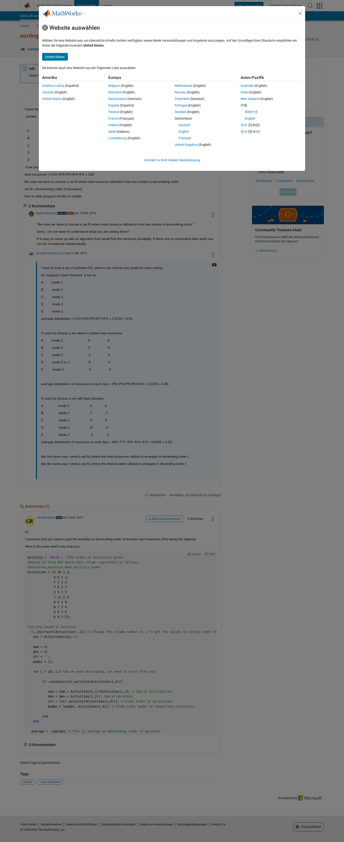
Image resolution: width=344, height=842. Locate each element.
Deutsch (184, 125)
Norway (180, 92)
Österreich (182, 99)
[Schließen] (300, 13)
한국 (244, 131)
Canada (48, 92)
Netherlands (183, 86)
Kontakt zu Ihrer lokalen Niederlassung (172, 160)
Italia (112, 131)
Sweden (180, 112)
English (184, 131)
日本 (244, 125)
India (244, 92)
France (113, 118)
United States (52, 99)
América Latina (53, 86)
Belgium (114, 86)
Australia (247, 86)
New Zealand (250, 99)
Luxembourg (117, 138)
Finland (113, 112)
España (113, 105)
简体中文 (251, 112)
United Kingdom (186, 145)
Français (185, 138)
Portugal (181, 105)
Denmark (114, 92)
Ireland (113, 125)
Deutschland (117, 99)
